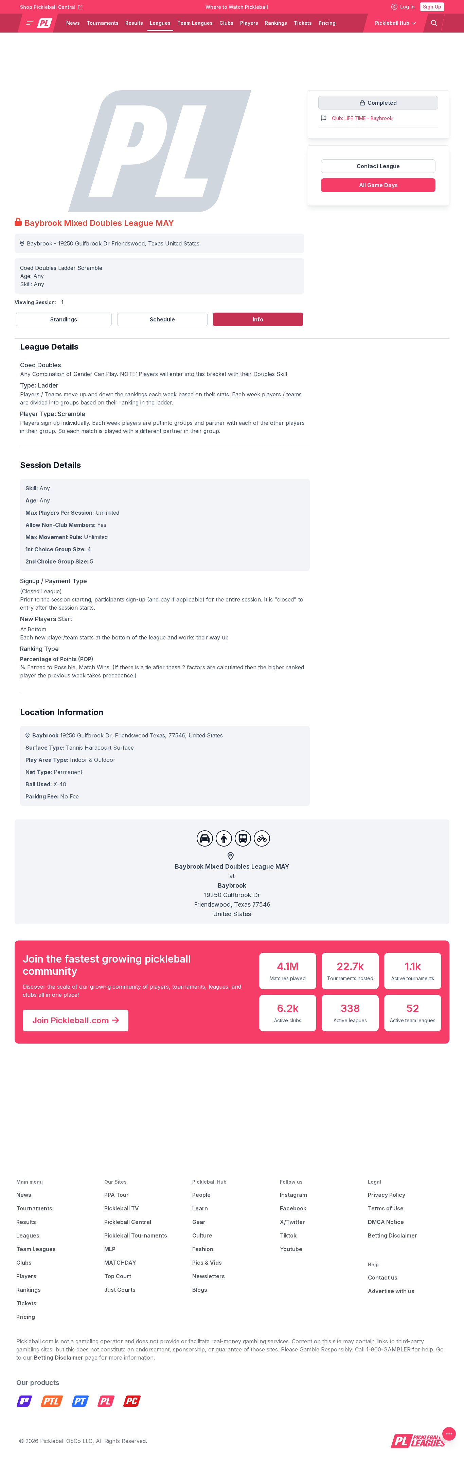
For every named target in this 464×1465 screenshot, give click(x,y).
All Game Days (378, 185)
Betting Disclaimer (392, 1235)
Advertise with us (391, 1291)
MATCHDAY (120, 1262)
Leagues (160, 23)
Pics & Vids (207, 1262)
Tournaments (103, 23)
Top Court (117, 1276)
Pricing (327, 23)
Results (134, 23)
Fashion (202, 1249)
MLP (109, 1249)
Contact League (378, 166)
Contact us (382, 1277)
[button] (40, 23)
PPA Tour (116, 1194)
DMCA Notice (386, 1222)
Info (258, 319)
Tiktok (288, 1235)
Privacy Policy (386, 1194)
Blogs (199, 1289)
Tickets (303, 23)
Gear (199, 1222)
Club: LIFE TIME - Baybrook (362, 118)
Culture (202, 1235)
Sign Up (432, 6)
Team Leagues (195, 23)
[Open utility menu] (449, 1434)
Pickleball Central (127, 1222)
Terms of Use (386, 1208)
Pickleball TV (121, 1208)
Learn (200, 1208)
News (73, 23)
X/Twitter (292, 1222)
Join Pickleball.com (70, 1020)
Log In (407, 6)
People (201, 1194)
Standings (63, 319)
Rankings (276, 23)
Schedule (162, 319)
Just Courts (120, 1289)
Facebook (293, 1208)
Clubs (226, 23)
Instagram (293, 1194)
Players (249, 23)
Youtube (291, 1249)
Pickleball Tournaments (135, 1235)
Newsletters (208, 1276)
